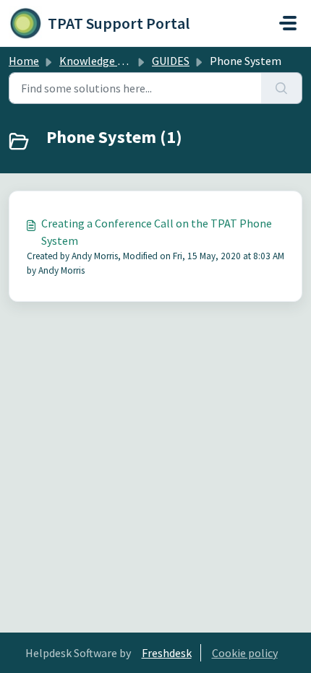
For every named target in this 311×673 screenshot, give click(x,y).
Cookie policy (245, 653)
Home (24, 60)
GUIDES (170, 60)
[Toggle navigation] (287, 23)
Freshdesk (167, 653)
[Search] (281, 88)
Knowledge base (99, 60)
